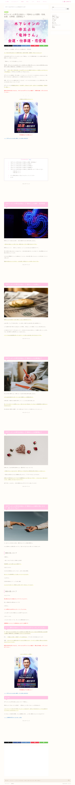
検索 (53, 7)
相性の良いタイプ (17, 171)
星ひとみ (38, 1)
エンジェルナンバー (15, 1)
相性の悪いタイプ (17, 172)
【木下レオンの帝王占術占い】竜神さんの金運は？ (21, 163)
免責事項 (12, 783)
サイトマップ (7, 783)
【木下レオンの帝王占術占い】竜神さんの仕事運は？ (21, 165)
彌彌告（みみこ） (56, 16)
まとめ (11, 177)
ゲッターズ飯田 (55, 17)
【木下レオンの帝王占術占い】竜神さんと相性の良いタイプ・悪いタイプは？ (26, 169)
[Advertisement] (26, 149)
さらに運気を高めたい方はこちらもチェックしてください (22, 175)
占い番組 (7, 1)
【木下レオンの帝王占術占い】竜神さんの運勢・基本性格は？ (23, 162)
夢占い (28, 1)
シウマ (33, 1)
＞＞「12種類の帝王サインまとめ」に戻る (13, 717)
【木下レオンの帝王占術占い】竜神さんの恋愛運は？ (21, 167)
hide (30, 159)
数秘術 (22, 1)
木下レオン (45, 1)
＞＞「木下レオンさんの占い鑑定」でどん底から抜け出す (16, 138)
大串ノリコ (54, 18)
